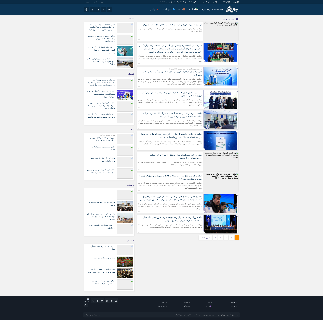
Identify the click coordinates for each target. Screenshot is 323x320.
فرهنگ (163, 302)
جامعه (233, 302)
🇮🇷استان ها (193, 9)
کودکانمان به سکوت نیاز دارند (104, 258)
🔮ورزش (209, 306)
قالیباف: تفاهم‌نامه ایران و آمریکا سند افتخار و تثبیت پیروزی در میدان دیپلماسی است (101, 50)
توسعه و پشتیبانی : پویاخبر (93, 315)
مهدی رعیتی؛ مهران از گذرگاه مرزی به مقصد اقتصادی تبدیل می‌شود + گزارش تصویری (101, 94)
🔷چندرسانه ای (168, 9)
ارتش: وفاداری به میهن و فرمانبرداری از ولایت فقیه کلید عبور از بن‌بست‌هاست (101, 38)
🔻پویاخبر (154, 9)
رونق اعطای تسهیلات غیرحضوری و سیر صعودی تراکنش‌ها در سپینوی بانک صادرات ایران (101, 105)
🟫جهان (181, 9)
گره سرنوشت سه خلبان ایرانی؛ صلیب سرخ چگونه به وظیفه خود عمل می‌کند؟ (101, 61)
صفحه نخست (217, 9)
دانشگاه (186, 306)
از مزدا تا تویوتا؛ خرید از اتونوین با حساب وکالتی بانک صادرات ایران (172, 24)
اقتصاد (210, 302)
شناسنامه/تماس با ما (90, 2)
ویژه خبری (206, 9)
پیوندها (101, 2)
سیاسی (186, 302)
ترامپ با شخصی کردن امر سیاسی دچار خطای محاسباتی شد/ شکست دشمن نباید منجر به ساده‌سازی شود (102, 27)
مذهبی (233, 306)
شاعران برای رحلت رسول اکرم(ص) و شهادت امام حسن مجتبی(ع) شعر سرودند (101, 216)
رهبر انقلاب (161, 306)
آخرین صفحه (205, 238)
